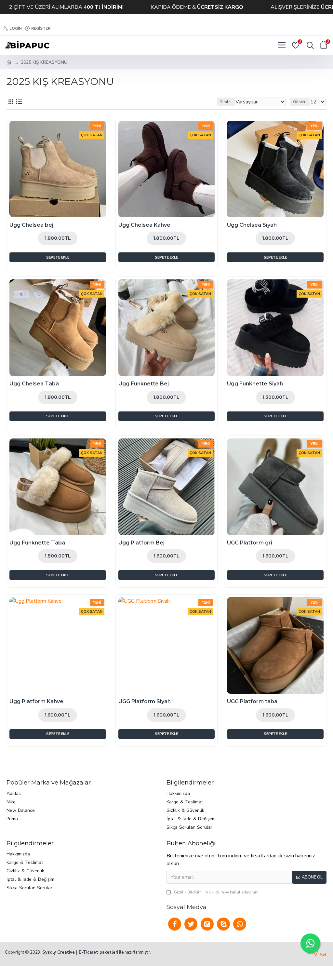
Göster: (299, 101)
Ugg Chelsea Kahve (144, 225)
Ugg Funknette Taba (37, 543)
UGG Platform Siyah (144, 701)
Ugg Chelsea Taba (34, 384)
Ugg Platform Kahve (36, 701)
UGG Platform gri (249, 543)
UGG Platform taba (252, 701)
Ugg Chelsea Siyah (252, 225)
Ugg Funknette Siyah (255, 384)
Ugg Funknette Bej (143, 384)
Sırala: (226, 101)
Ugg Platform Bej (141, 543)
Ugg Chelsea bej (31, 225)
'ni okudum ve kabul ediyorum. (217, 892)
